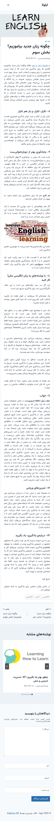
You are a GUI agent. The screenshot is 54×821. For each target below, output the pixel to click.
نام (48, 765)
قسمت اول (43, 65)
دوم (33, 65)
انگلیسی (45, 597)
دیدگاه (45, 729)
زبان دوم (47, 41)
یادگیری (29, 597)
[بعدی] (7, 666)
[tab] (32, 694)
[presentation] (27, 656)
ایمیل (46, 778)
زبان (37, 597)
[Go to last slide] (47, 666)
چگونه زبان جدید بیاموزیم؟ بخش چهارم (12, 613)
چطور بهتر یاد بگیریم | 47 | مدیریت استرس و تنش (30, 679)
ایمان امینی (42, 58)
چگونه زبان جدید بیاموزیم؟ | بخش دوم (42, 613)
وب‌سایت (45, 790)
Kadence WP (13, 813)
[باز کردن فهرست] (8, 5)
